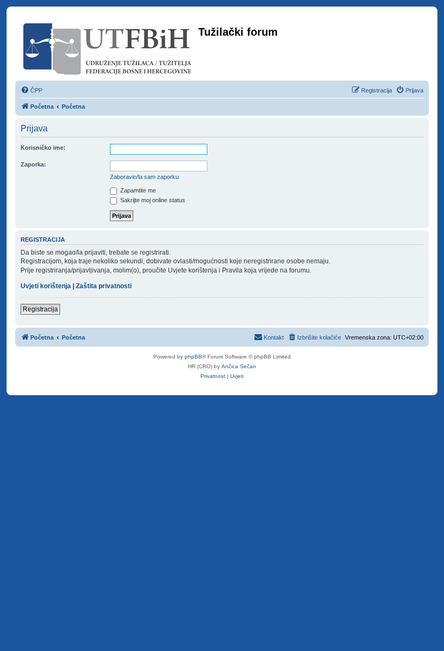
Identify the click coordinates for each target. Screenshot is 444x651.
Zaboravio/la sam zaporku (144, 177)
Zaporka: (33, 164)
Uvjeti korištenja (46, 286)
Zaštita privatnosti (104, 286)
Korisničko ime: (43, 147)
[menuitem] (31, 90)
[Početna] (108, 47)
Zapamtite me (137, 190)
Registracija (40, 309)
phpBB (193, 357)
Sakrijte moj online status (152, 200)
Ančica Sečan (238, 366)
